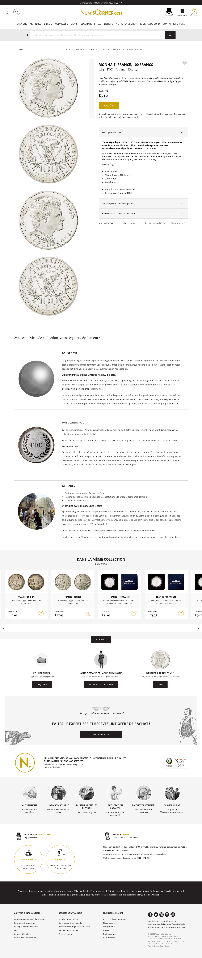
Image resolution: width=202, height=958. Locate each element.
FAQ (16, 930)
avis (58, 767)
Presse (106, 930)
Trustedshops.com (74, 764)
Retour (20, 50)
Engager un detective (101, 684)
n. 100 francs (116, 50)
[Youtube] (172, 914)
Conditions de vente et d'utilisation (29, 919)
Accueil (69, 50)
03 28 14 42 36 (115, 2)
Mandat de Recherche (68, 919)
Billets (48, 23)
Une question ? (178, 223)
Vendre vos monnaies (68, 930)
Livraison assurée (128, 223)
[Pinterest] (161, 914)
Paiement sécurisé (153, 223)
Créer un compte (66, 934)
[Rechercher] (170, 35)
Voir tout (101, 639)
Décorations (87, 23)
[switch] (181, 765)
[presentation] (5, 628)
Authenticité (105, 23)
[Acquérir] (41, 614)
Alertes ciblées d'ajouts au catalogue (74, 926)
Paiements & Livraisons (24, 923)
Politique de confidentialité (26, 926)
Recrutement (109, 937)
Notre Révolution (126, 23)
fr (7, 11)
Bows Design (165, 946)
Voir (160, 684)
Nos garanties (109, 926)
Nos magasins (109, 923)
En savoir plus (101, 734)
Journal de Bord (150, 23)
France (91, 50)
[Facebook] (150, 914)
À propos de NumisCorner (114, 919)
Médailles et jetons (66, 23)
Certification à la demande (70, 923)
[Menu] (186, 758)
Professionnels (109, 934)
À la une (22, 23)
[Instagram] (167, 914)
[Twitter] (156, 914)
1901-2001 (102, 50)
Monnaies (35, 23)
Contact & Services (174, 23)
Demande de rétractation (25, 937)
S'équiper (42, 684)
